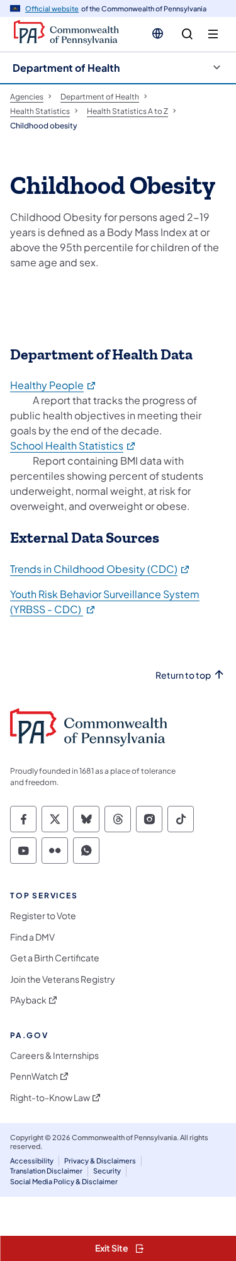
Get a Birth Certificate (54, 958)
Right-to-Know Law (50, 1097)
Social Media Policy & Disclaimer (64, 1181)
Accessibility (31, 1160)
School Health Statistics (73, 445)
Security (107, 1171)
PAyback (28, 1000)
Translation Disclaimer (46, 1171)
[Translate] (157, 33)
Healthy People (53, 385)
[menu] (213, 34)
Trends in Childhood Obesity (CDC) (100, 568)
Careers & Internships (54, 1055)
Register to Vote (43, 915)
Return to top (183, 675)
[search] (187, 34)
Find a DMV (32, 937)
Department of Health (66, 68)
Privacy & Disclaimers (100, 1160)
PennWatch (34, 1076)
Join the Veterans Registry (62, 979)
